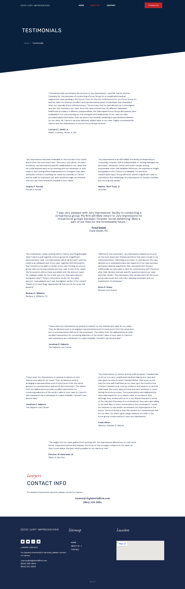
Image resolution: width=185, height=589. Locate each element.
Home (81, 5)
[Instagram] (33, 541)
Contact (111, 5)
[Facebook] (23, 541)
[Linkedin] (38, 541)
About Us (95, 5)
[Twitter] (28, 541)
